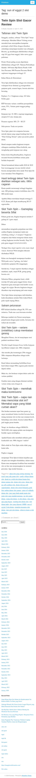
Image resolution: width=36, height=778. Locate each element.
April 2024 (4, 616)
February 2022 (5, 687)
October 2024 (5, 597)
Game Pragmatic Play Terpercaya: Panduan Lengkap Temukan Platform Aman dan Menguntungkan (15, 721)
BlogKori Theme (26, 775)
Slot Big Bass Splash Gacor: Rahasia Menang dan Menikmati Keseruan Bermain (15, 710)
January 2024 (5, 625)
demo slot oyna (19, 482)
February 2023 (5, 659)
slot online (4, 746)
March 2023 (4, 656)
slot (2, 757)
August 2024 (4, 603)
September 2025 (5, 563)
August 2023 (4, 641)
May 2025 (4, 575)
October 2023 (5, 634)
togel (2, 734)
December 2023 (5, 628)
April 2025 (4, 578)
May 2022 (4, 678)
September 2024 (5, 600)
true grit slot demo (12, 510)
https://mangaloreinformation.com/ (10, 765)
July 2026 (4, 532)
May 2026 (4, 538)
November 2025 (5, 556)
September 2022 (5, 675)
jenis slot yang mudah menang (12, 496)
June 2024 (4, 609)
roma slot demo (11, 499)
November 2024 (5, 594)
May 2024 (4, 613)
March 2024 (4, 619)
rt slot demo (22, 499)
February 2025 (5, 585)
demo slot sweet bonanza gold (21, 487)
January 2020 (5, 690)
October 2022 (5, 672)
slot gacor (4, 731)
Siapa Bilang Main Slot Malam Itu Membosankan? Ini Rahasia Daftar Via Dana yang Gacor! (16, 700)
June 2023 (4, 647)
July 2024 (4, 606)
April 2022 (4, 681)
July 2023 (4, 644)
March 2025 (4, 581)
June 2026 (4, 535)
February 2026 (5, 547)
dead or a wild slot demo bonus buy (17, 479)
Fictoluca (4, 2)
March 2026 (4, 544)
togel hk (3, 738)
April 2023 (4, 653)
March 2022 (4, 684)
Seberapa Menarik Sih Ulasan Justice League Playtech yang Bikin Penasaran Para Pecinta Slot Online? (17, 705)
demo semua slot (7, 482)
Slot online (4, 769)
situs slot (3, 727)
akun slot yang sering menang (19, 473)
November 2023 (5, 631)
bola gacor (4, 742)
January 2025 (5, 588)
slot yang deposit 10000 (18, 504)
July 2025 (4, 569)
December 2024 (5, 591)
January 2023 (5, 662)
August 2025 (4, 566)
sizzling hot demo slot (20, 501)
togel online (4, 754)
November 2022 (5, 669)
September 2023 (5, 637)
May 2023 (4, 650)
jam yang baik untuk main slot (19, 493)
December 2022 (5, 665)
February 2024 (5, 622)
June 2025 (4, 572)
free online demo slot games (11, 490)
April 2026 (4, 541)
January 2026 (5, 550)
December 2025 (5, 553)
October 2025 (5, 560)
